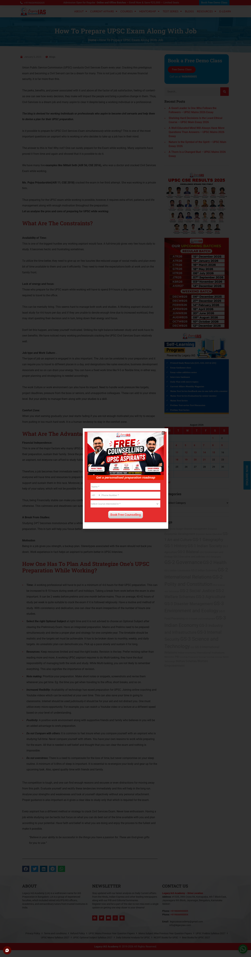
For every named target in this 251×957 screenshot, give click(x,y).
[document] (125, 478)
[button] (163, 433)
